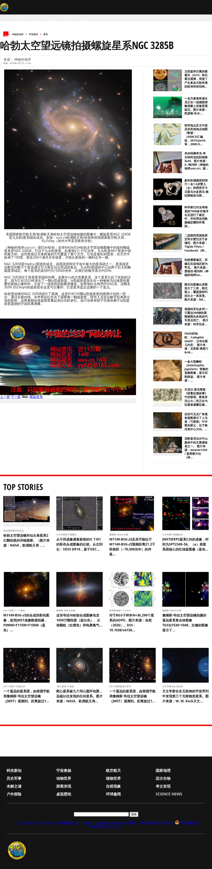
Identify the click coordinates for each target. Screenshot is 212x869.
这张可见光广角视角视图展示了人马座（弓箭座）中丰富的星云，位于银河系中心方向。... (196, 421)
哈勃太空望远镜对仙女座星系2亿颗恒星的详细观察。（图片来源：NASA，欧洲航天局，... (26, 540)
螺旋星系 (36, 396)
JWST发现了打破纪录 (14, 686)
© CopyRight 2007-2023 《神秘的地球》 (48, 822)
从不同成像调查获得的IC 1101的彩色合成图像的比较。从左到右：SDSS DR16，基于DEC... (79, 544)
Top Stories (23, 487)
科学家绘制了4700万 (120, 610)
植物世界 (114, 22)
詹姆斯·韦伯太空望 (119, 534)
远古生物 (129, 22)
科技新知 (19, 22)
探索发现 (161, 22)
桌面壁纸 (25, 36)
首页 (7, 22)
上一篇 (5, 396)
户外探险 (10, 36)
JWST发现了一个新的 (14, 610)
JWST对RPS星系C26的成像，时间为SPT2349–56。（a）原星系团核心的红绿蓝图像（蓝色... (185, 544)
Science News (62, 36)
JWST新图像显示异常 (120, 686)
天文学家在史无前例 (173, 686)
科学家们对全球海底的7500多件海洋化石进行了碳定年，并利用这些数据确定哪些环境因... (196, 216)
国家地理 (66, 22)
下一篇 (16, 396)
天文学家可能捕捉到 (173, 534)
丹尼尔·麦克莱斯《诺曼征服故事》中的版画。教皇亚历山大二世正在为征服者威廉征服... (196, 397)
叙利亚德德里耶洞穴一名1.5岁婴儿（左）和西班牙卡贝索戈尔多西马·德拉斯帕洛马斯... (196, 188)
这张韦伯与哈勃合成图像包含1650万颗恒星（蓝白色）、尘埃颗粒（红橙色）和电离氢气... (79, 620)
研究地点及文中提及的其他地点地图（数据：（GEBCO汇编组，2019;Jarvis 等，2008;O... (196, 134)
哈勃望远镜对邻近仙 (14, 530)
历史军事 (82, 22)
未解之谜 (145, 22)
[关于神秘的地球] (18, 851)
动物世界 (98, 22)
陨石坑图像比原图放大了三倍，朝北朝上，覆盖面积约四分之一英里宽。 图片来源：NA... (196, 292)
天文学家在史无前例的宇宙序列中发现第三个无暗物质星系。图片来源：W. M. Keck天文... (185, 696)
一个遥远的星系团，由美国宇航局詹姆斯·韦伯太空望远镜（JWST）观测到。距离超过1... (26, 696)
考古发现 (192, 22)
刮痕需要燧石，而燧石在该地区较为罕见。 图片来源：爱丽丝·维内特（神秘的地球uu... (196, 267)
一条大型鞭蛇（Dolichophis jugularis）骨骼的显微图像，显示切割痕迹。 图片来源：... (196, 371)
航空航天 (51, 22)
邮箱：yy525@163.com (104, 822)
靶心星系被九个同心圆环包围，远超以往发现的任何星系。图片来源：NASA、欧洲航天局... (79, 696)
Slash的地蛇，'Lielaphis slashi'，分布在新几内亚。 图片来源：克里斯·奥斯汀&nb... (196, 343)
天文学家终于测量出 (67, 534)
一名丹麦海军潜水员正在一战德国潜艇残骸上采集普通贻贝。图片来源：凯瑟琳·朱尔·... (196, 106)
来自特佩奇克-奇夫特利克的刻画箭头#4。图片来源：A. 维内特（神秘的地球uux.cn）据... (196, 160)
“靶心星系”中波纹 (65, 686)
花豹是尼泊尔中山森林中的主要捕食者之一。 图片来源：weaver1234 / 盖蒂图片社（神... (196, 448)
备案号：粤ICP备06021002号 (150, 822)
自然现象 (177, 22)
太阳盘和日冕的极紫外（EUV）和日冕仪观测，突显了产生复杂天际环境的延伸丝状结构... (196, 79)
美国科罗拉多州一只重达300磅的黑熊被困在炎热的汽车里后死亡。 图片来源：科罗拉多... (196, 316)
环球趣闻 (41, 36)
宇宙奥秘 (35, 22)
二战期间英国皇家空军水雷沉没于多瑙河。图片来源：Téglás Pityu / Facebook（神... (196, 243)
